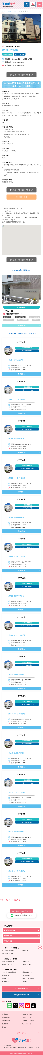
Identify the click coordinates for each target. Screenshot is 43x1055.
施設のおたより (7, 964)
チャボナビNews (27, 1014)
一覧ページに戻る (12, 900)
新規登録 (33, 5)
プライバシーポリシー (29, 1024)
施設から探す (8, 935)
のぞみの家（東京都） (13, 46)
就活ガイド (5, 978)
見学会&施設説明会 (8, 950)
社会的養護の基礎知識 (9, 972)
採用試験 (25, 950)
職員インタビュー (28, 978)
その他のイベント (7, 953)
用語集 (24, 982)
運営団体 (5, 1014)
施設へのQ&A (26, 964)
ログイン (27, 5)
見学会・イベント (12, 11)
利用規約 (5, 1024)
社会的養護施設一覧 (8, 961)
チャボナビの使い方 (21, 988)
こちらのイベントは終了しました (22, 75)
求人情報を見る (21, 197)
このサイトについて (28, 1020)
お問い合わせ (21, 1033)
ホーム (3, 11)
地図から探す (26, 961)
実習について (6, 982)
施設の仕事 (26, 975)
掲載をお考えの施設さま (21, 995)
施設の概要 (5, 975)
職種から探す (8, 941)
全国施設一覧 (6, 1020)
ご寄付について (26, 1017)
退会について (6, 1027)
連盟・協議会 (6, 1017)
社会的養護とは (27, 972)
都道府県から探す (9, 930)
